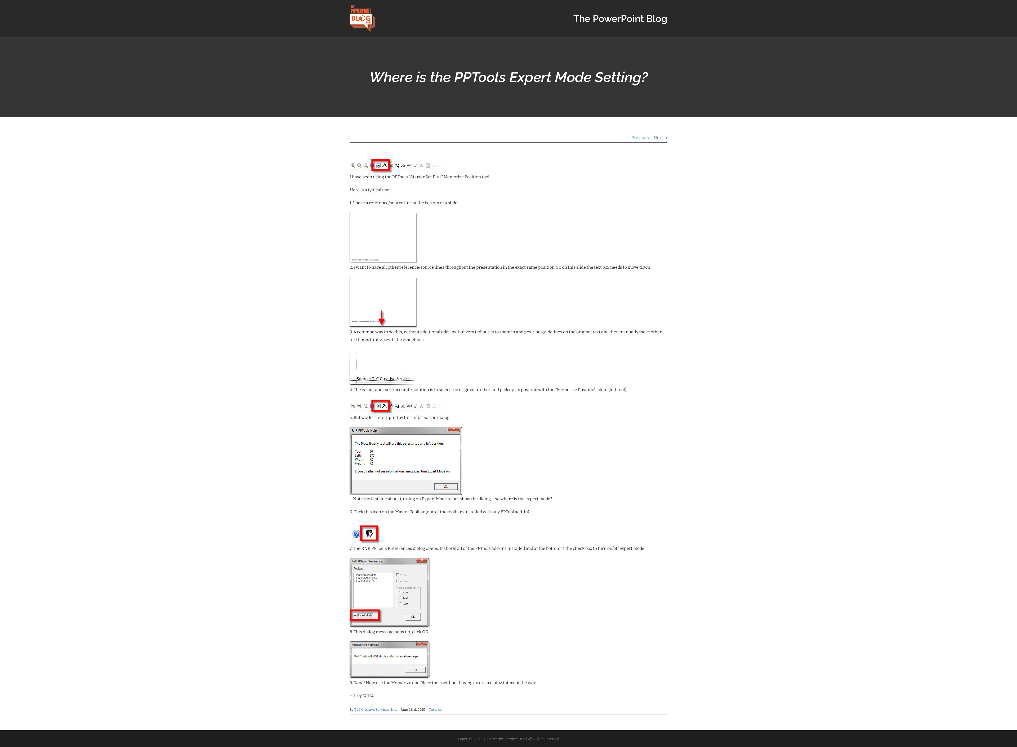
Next (658, 137)
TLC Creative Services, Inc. (375, 709)
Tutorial (435, 709)
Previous (640, 137)
